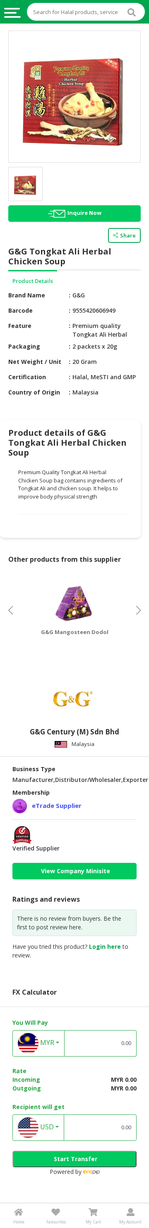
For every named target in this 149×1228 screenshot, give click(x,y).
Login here (105, 946)
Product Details (32, 281)
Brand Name (26, 295)
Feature (19, 326)
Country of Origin (34, 392)
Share (128, 235)
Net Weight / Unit (34, 362)
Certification (27, 377)
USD (46, 1126)
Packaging (24, 346)
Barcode (20, 310)
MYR (46, 1042)
